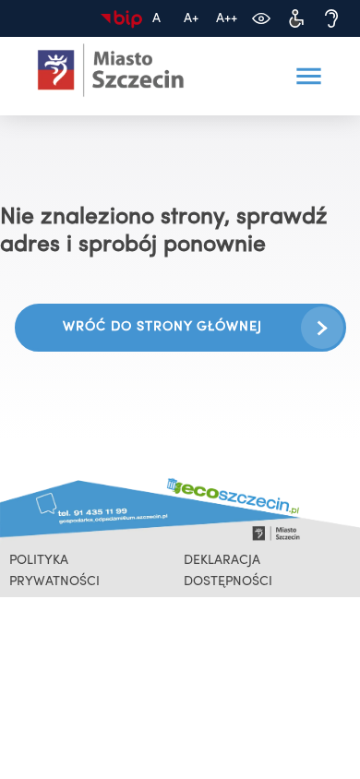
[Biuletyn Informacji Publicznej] (121, 18)
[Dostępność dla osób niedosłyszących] (331, 18)
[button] (308, 76)
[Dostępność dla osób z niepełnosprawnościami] (296, 18)
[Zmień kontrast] (261, 18)
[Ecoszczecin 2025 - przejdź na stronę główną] (110, 71)
